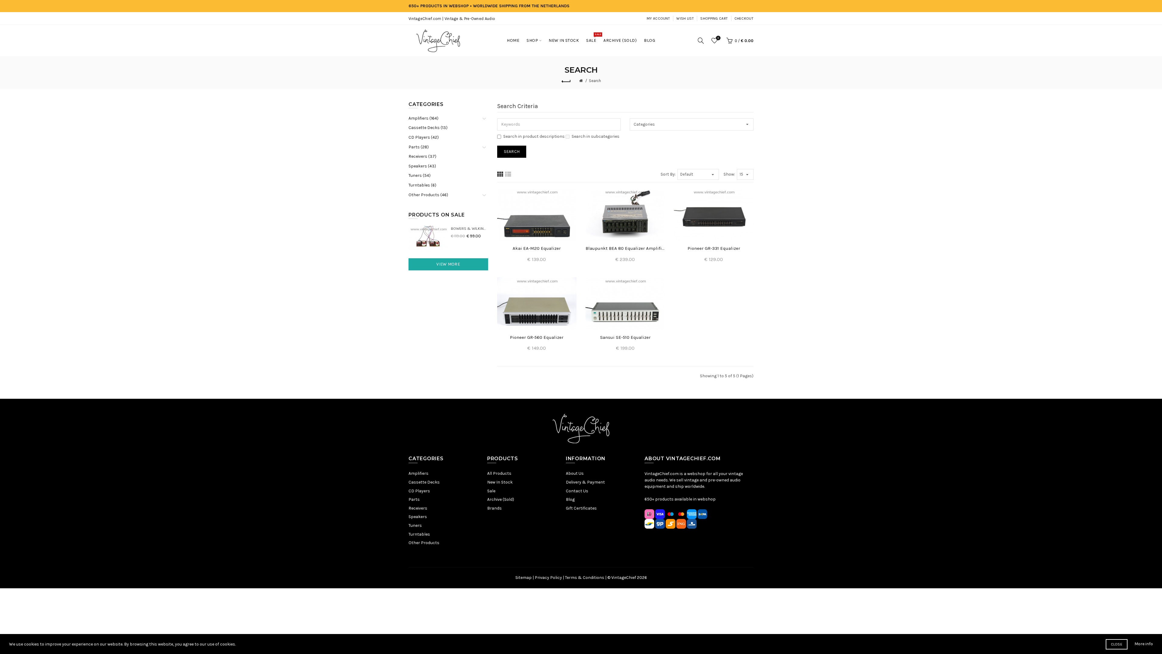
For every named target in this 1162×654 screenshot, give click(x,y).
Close (1117, 644)
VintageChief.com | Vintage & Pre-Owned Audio (452, 18)
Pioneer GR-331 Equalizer (714, 248)
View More (448, 264)
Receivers (418, 508)
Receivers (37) (422, 156)
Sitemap (523, 577)
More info (1143, 643)
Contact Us (577, 491)
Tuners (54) (420, 175)
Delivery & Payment (585, 482)
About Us (575, 473)
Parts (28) (419, 147)
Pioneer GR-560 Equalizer (536, 337)
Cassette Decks (424, 482)
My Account (658, 18)
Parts (414, 499)
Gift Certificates (581, 508)
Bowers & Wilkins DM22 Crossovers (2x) (469, 228)
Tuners (415, 525)
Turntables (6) (422, 185)
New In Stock (500, 482)
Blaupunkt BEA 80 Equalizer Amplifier (625, 248)
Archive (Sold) (500, 499)
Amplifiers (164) (423, 118)
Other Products (424, 542)
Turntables (419, 534)
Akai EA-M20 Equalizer (537, 248)
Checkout (743, 18)
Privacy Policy (548, 577)
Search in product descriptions (534, 136)
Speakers (418, 516)
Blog (570, 499)
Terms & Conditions (584, 577)
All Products (499, 473)
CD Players (419, 491)
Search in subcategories (595, 136)
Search (595, 80)
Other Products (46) (428, 194)
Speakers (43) (422, 166)
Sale (491, 491)
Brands (494, 508)
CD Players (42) (424, 137)
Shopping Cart (714, 18)
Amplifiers (418, 473)
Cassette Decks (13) (428, 127)
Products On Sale (437, 215)
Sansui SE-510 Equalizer (625, 337)
